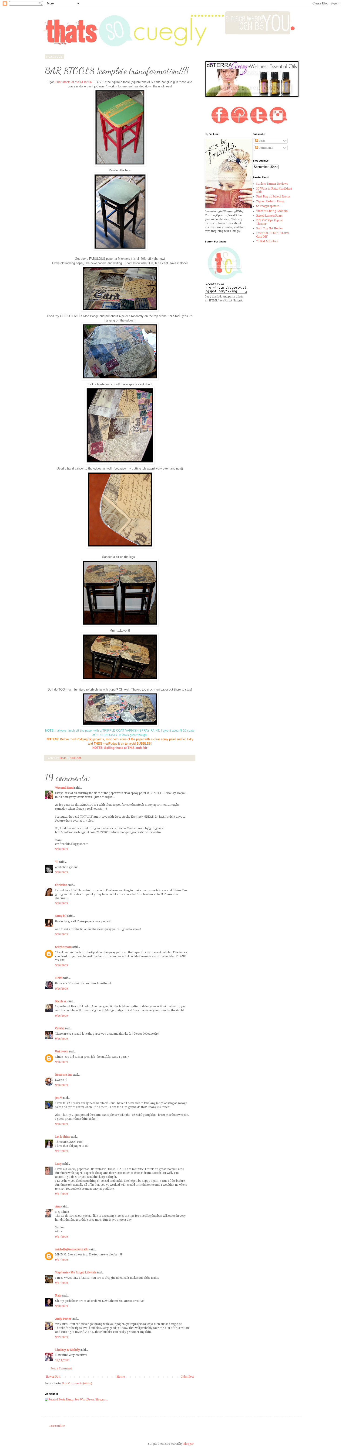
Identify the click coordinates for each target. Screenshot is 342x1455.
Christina (61, 885)
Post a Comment (61, 1368)
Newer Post (53, 1376)
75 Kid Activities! (267, 241)
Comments (265, 147)
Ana (57, 1206)
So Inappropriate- (268, 206)
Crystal (59, 1028)
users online (57, 1425)
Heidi (58, 978)
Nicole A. (61, 1001)
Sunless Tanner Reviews (272, 183)
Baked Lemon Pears (269, 215)
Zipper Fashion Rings (270, 201)
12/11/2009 (62, 1360)
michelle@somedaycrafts (71, 1249)
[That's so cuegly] (225, 279)
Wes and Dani (64, 787)
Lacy (58, 1163)
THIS (131, 748)
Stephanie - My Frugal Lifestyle (75, 1272)
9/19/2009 (61, 1337)
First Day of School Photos (273, 196)
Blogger (188, 1443)
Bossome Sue (63, 1074)
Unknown (61, 1051)
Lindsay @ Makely (67, 1349)
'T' (56, 862)
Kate (58, 1295)
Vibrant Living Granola (272, 211)
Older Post (187, 1376)
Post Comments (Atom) (77, 1383)
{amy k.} (61, 916)
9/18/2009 (61, 1306)
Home (121, 1376)
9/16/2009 (61, 849)
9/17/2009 (61, 1151)
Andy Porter (63, 1318)
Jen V (58, 1097)
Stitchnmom (63, 947)
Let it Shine (62, 1136)
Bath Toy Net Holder (269, 228)
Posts (261, 140)
